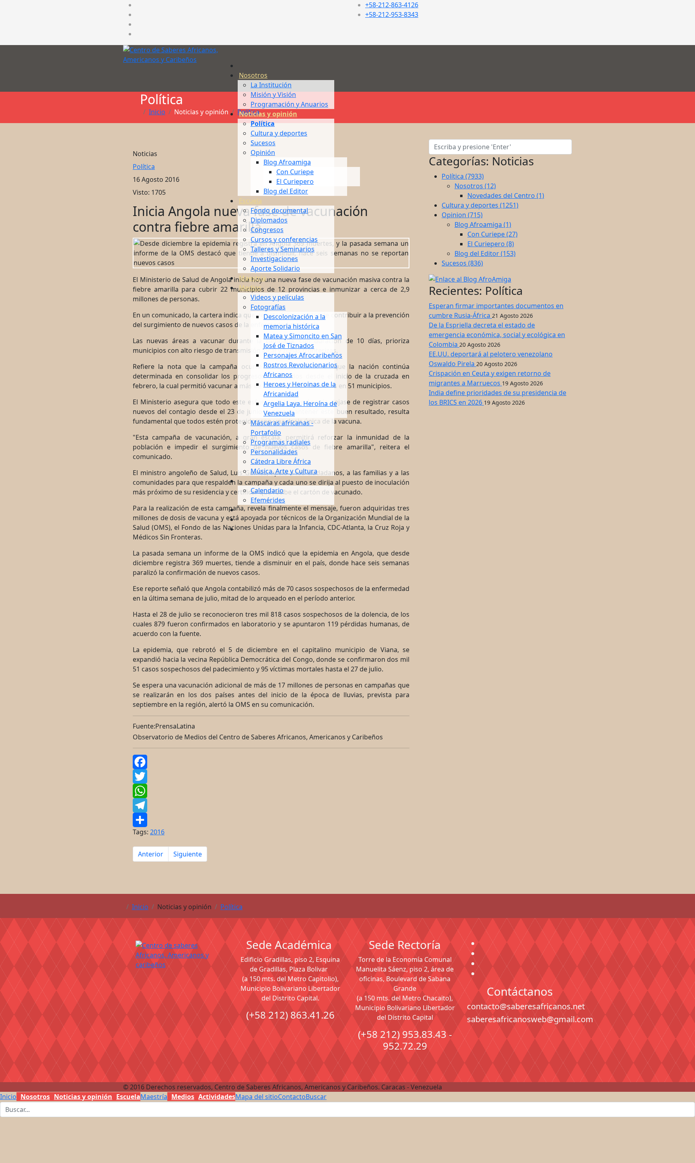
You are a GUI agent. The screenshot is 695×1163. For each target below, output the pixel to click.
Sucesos (263, 142)
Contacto (292, 1096)
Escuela (250, 200)
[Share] (271, 820)
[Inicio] (239, 65)
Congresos (267, 229)
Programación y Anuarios (289, 104)
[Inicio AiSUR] (175, 997)
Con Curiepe (295, 171)
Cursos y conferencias (284, 239)
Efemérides (268, 500)
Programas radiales (280, 442)
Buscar (316, 1096)
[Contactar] (239, 519)
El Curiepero (295, 181)
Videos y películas (277, 297)
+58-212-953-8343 (391, 14)
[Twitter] (271, 776)
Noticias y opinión (268, 113)
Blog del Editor (285, 191)
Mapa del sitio (256, 1096)
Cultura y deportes (279, 133)
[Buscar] (239, 529)
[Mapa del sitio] (239, 509)
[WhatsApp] (271, 791)
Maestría (252, 278)
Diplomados (269, 220)
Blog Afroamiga (287, 162)
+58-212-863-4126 (391, 4)
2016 (157, 831)
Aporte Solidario (275, 268)
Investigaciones (274, 258)
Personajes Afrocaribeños (302, 355)
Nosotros (253, 75)
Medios (250, 287)
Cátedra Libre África (281, 461)
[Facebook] (271, 762)
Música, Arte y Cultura (284, 471)
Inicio (140, 906)
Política (263, 123)
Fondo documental (279, 210)
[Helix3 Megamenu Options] (240, 40)
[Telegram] (271, 805)
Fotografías (268, 307)
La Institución (271, 84)
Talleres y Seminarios (283, 249)
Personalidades (274, 451)
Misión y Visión (273, 94)
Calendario (267, 490)
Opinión (263, 152)
